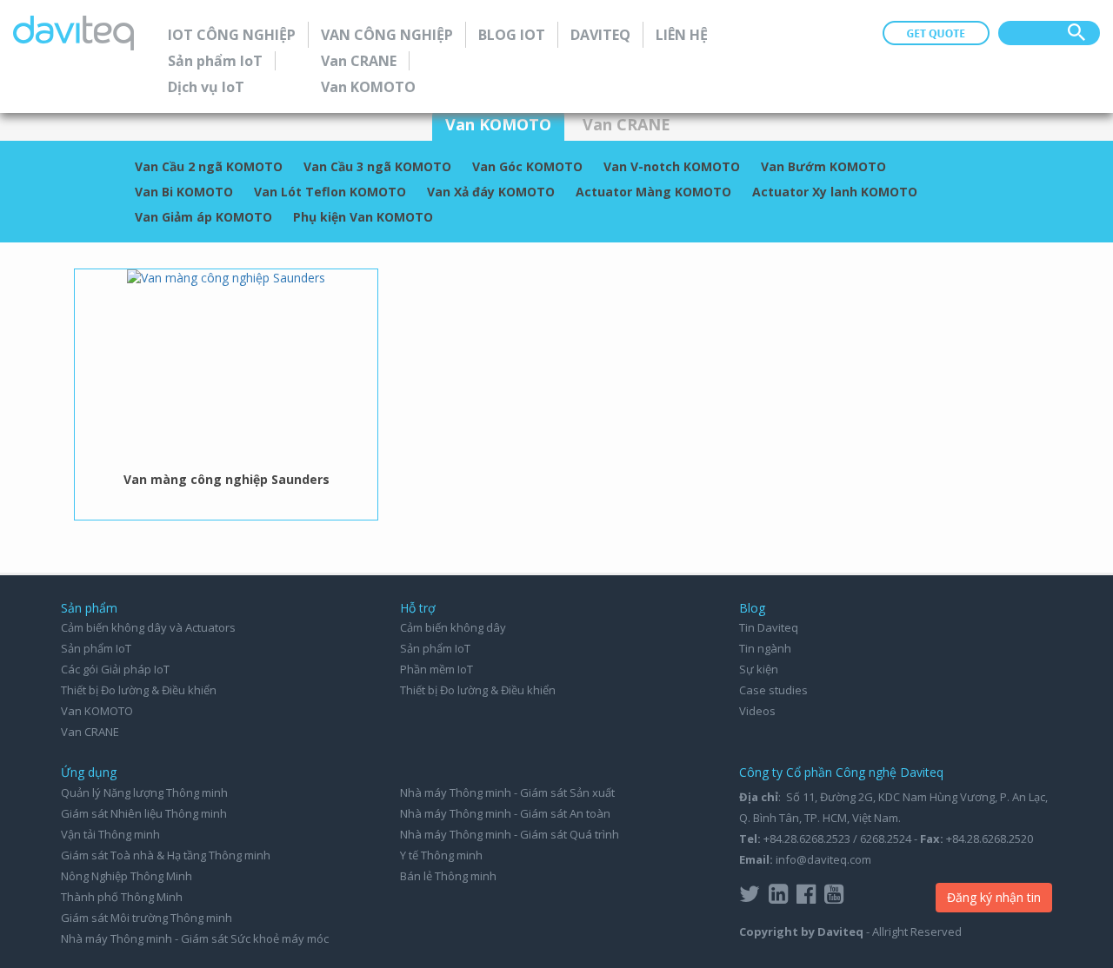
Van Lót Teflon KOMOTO (330, 191)
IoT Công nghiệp (232, 34)
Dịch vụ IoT (206, 86)
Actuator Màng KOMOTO (653, 191)
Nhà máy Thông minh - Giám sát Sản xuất (507, 792)
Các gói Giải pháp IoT (115, 669)
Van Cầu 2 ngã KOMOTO (209, 166)
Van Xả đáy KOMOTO (491, 191)
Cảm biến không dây (453, 627)
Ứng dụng (89, 772)
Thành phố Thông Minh (122, 897)
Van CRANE (359, 60)
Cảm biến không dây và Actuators (148, 627)
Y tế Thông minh (441, 855)
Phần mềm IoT (436, 669)
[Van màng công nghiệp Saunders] (226, 277)
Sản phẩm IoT (215, 60)
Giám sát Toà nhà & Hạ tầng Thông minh (165, 855)
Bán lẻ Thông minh (448, 876)
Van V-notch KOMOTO (671, 166)
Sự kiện (758, 669)
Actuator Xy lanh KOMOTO (834, 191)
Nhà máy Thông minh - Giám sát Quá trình (509, 834)
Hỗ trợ (418, 608)
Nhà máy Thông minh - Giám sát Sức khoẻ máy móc (195, 938)
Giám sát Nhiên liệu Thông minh (144, 813)
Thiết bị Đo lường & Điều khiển (139, 690)
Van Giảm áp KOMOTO (203, 217)
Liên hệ (682, 34)
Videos (757, 711)
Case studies (773, 690)
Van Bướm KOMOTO (823, 166)
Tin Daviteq (768, 627)
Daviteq (600, 34)
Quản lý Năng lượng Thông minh (144, 792)
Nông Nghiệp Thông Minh (126, 876)
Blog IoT (511, 34)
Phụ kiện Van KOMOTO (363, 217)
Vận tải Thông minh (110, 834)
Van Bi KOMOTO (184, 191)
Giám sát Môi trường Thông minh (146, 917)
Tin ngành (765, 648)
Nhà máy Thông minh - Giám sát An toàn (505, 813)
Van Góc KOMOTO (527, 166)
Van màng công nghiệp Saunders (226, 479)
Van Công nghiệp (387, 34)
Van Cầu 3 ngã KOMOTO (377, 166)
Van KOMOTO (368, 86)
